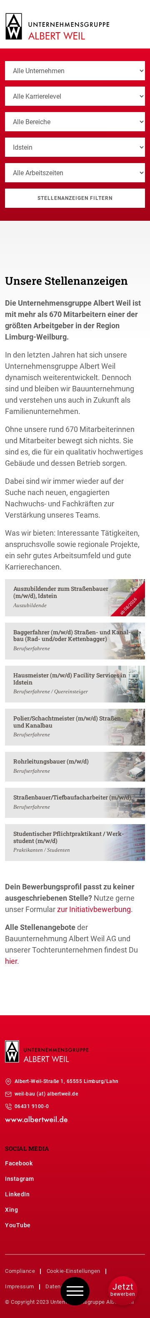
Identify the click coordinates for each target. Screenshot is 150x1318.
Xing (11, 1209)
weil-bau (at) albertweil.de (46, 1094)
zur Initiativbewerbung (94, 909)
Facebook (18, 1163)
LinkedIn (17, 1194)
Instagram (19, 1178)
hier (11, 961)
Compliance (20, 1271)
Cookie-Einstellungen (73, 1271)
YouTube (18, 1225)
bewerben (122, 1289)
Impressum (19, 1286)
